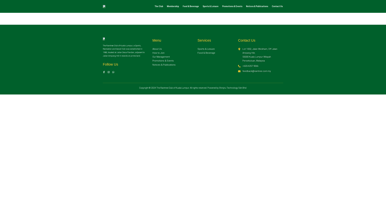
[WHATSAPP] (113, 72)
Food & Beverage (191, 6)
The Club (159, 6)
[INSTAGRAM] (109, 72)
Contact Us (277, 6)
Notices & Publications (257, 6)
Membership (173, 6)
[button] (159, 6)
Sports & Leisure (210, 6)
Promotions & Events (232, 6)
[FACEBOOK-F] (104, 72)
